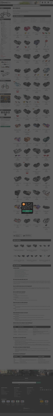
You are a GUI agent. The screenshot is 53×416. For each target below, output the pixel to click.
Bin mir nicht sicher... (27, 212)
